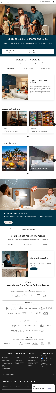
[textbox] (15, 52)
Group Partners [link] (18, 360)
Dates (32, 50)
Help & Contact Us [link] (32, 356)
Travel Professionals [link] (19, 359)
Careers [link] (3, 359)
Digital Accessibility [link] (6, 368)
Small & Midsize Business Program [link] (21, 356)
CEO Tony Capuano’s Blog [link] (7, 364)
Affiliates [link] (17, 363)
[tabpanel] (28, 51)
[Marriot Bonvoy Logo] (28, 281)
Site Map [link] (30, 365)
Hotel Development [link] (19, 362)
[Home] (6, 4)
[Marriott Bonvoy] (46, 2)
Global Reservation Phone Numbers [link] (32, 359)
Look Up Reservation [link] (33, 357)
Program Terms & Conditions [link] (45, 362)
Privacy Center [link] (44, 357)
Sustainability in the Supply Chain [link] (47, 365)
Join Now (34, 269)
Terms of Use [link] (44, 360)
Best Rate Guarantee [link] (33, 362)
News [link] (3, 362)
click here (47, 390)
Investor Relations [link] (6, 360)
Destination (10, 50)
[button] (37, 51)
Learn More (8, 222)
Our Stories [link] (4, 366)
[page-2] (28, 136)
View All (50, 144)
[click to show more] (54, 124)
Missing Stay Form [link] (32, 363)
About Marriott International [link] (5, 356)
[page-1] (27, 136)
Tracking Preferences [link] (46, 355)
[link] (14, 122)
